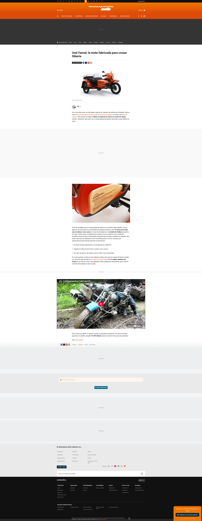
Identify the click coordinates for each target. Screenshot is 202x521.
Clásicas (80, 344)
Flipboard (88, 63)
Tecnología (75, 455)
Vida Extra (72, 490)
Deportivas (79, 16)
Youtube (115, 466)
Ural (87, 344)
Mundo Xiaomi (60, 497)
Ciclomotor (120, 42)
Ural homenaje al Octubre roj (86, 114)
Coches (108, 42)
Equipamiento (61, 458)
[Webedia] (62, 480)
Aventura (93, 344)
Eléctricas (75, 461)
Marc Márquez (125, 16)
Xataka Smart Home (61, 494)
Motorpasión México (113, 507)
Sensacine (85, 488)
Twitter (139, 16)
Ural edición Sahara (105, 114)
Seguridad (59, 455)
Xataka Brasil (60, 509)
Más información (102, 519)
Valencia (114, 42)
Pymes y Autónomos (139, 490)
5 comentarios (77, 62)
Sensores (102, 42)
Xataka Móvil (60, 490)
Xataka (58, 488)
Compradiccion (125, 492)
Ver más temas (62, 466)
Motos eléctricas (92, 16)
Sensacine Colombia (87, 509)
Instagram (144, 16)
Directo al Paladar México (100, 508)
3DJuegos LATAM (74, 507)
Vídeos (89, 451)
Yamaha (74, 458)
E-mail (91, 63)
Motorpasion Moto (101, 8)
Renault (95, 42)
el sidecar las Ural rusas (99, 259)
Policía (90, 42)
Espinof (85, 490)
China (70, 42)
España (84, 42)
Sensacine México (87, 507)
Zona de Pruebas (66, 16)
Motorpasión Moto (113, 490)
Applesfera (59, 492)
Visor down (79, 340)
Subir (140, 480)
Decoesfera (124, 490)
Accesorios (113, 16)
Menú (61, 10)
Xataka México (60, 507)
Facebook (141, 16)
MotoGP (103, 16)
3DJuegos (72, 488)
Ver (102, 387)
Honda (89, 458)
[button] (79, 106)
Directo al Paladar (100, 488)
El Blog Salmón (138, 488)
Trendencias (125, 488)
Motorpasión (112, 488)
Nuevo (141, 10)
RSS (121, 466)
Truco (75, 42)
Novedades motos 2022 (92, 462)
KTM (80, 42)
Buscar (142, 473)
